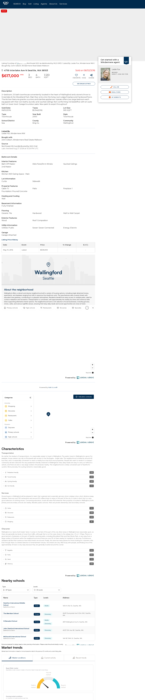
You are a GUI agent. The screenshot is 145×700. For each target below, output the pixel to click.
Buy (24, 4)
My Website (116, 97)
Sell (29, 4)
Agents (44, 4)
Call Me (116, 87)
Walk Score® (52, 387)
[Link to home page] (6, 4)
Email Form (115, 92)
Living (36, 4)
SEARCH (17, 4)
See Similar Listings (84, 83)
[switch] (76, 77)
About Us (53, 4)
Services (63, 4)
